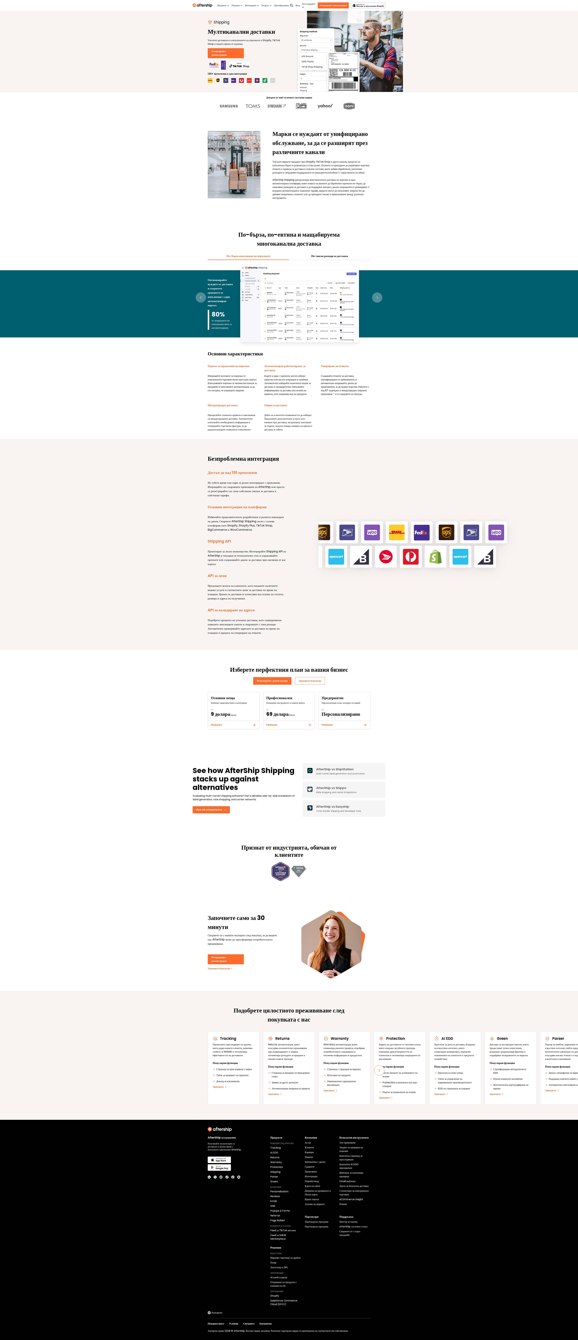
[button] (201, 297)
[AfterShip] (203, 5)
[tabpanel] (289, 347)
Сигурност (249, 1323)
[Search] (291, 5)
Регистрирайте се (309, 5)
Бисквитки (265, 1323)
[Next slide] (379, 1070)
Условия (233, 1323)
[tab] (248, 256)
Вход (298, 5)
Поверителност (216, 1323)
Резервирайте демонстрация (333, 5)
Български (217, 1312)
